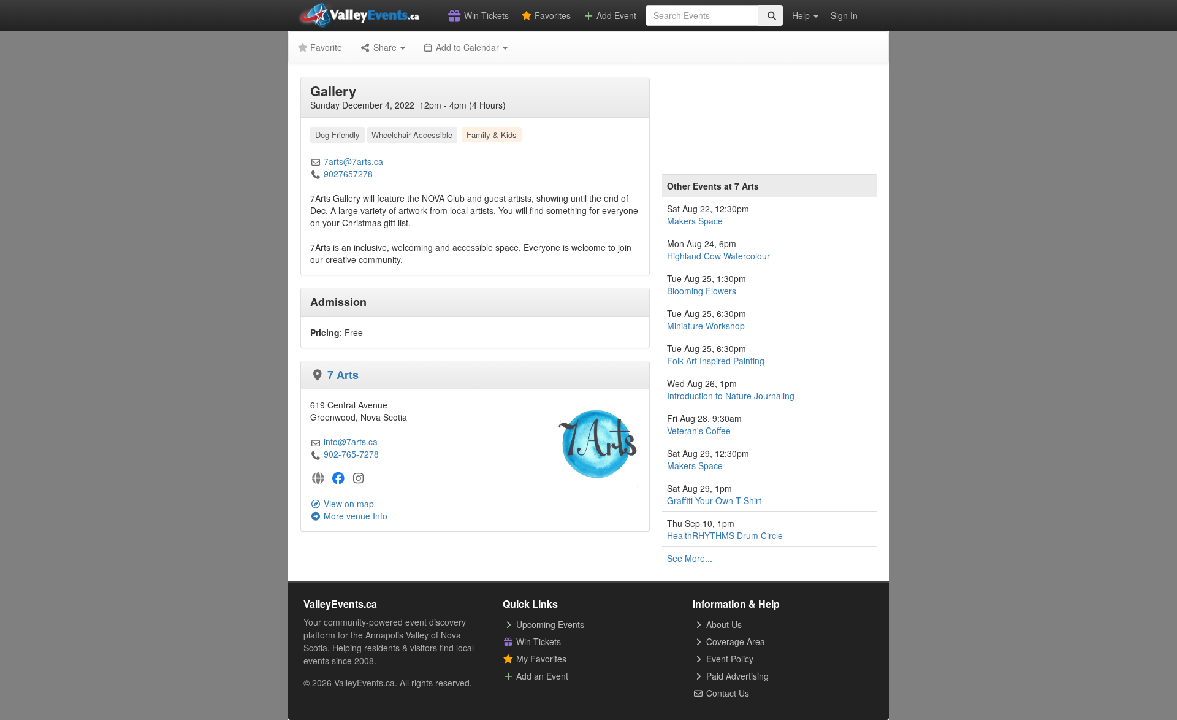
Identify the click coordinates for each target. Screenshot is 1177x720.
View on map (347, 503)
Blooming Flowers (701, 291)
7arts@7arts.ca (353, 161)
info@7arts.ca (351, 441)
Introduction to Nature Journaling (730, 395)
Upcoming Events (549, 624)
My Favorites (540, 659)
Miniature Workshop (706, 326)
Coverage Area (734, 641)
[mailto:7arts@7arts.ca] (315, 161)
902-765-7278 (351, 454)
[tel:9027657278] (315, 173)
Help (802, 15)
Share (385, 47)
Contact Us (726, 693)
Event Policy (728, 659)
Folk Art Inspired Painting (715, 360)
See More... (689, 558)
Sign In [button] (844, 15)
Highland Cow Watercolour (718, 256)
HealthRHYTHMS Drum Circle (725, 535)
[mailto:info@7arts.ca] (315, 441)
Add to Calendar (467, 47)
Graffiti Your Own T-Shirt (714, 500)
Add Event (615, 15)
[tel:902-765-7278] (315, 454)
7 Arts (343, 375)
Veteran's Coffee (699, 430)
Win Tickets (485, 15)
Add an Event (541, 676)
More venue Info (354, 516)
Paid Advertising (736, 676)
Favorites (551, 15)
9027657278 (348, 173)
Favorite (325, 47)
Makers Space (695, 221)
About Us (723, 624)
